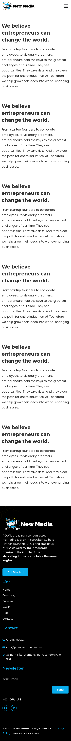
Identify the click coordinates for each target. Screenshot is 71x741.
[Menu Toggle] (66, 5)
